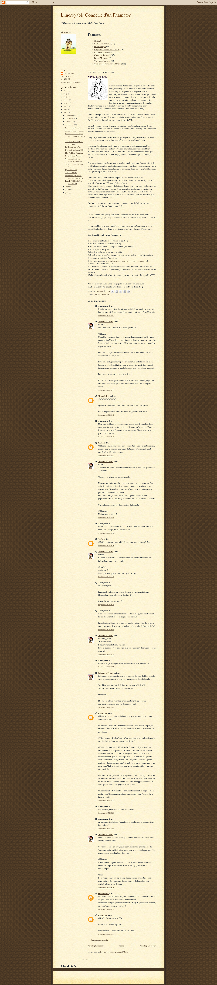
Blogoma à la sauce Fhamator (106, 49)
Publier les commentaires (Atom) (114, 951)
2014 (66, 90)
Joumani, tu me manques (74, 131)
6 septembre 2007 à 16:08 (106, 707)
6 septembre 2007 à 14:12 (106, 415)
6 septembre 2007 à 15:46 (106, 630)
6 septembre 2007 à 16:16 (106, 800)
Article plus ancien (148, 945)
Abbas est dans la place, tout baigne (74, 142)
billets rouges (100, 46)
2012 (66, 97)
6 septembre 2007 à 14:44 (106, 437)
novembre (70, 118)
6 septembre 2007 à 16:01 (106, 667)
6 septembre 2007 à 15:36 (106, 605)
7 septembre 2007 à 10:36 (106, 934)
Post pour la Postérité (73, 128)
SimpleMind (103, 395)
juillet (68, 189)
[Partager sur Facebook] (124, 291)
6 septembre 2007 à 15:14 (106, 577)
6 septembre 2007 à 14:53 (106, 518)
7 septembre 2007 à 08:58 (106, 909)
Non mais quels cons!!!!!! (74, 150)
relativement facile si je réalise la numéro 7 (128, 260)
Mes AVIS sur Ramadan (74, 153)
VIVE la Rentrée (71, 172)
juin (67, 192)
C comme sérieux (101, 52)
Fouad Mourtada (101, 58)
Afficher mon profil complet (71, 82)
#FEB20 (97, 40)
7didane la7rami (105, 321)
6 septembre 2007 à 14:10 (106, 390)
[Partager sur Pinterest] (128, 291)
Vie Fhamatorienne (102, 60)
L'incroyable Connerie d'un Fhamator (96, 15)
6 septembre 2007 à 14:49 (106, 455)
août (67, 186)
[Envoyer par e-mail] (112, 291)
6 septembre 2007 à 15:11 (106, 546)
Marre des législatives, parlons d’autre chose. (74, 176)
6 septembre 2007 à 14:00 (106, 316)
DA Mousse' (103, 893)
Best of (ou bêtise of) (103, 43)
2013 (66, 94)
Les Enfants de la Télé (73, 147)
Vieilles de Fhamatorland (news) (108, 63)
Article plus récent (96, 945)
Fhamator (69, 73)
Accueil (122, 945)
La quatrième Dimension (74, 156)
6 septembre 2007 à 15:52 (106, 654)
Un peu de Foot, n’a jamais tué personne (73, 160)
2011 (66, 100)
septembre (70, 125)
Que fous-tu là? (71, 169)
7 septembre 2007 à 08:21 (106, 887)
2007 (66, 112)
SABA (101, 442)
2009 (66, 106)
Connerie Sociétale (102, 55)
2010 (66, 103)
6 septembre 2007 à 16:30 (106, 813)
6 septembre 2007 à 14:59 (106, 533)
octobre (69, 121)
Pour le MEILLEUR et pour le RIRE (73, 182)
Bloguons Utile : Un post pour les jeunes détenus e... (75, 136)
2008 (66, 109)
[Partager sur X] (120, 291)
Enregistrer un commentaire (99, 940)
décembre (69, 115)
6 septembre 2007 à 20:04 (106, 828)
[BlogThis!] (116, 291)
